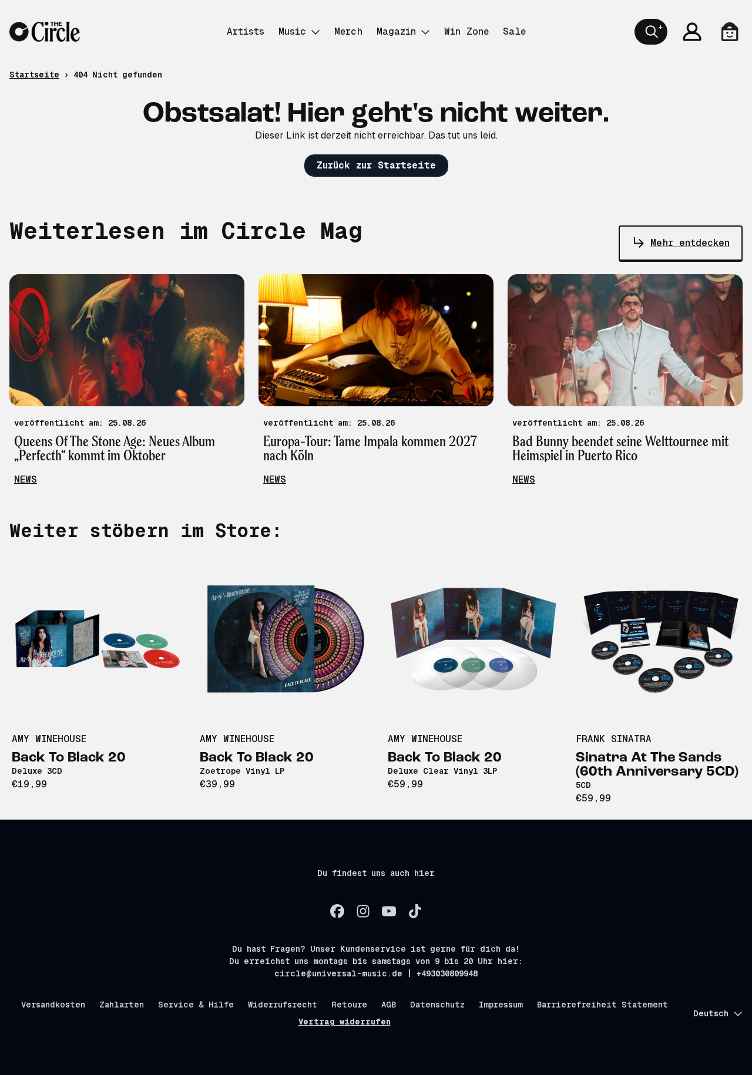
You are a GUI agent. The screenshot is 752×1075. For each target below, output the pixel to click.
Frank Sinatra (614, 738)
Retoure (349, 1004)
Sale (514, 31)
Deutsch (710, 1013)
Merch (348, 31)
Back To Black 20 (69, 758)
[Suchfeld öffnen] (650, 32)
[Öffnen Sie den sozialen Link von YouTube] (389, 911)
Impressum (501, 1004)
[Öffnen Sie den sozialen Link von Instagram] (363, 911)
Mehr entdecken (690, 242)
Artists (245, 31)
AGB (388, 1004)
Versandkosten (53, 1004)
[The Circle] (44, 32)
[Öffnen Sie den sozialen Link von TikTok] (415, 911)
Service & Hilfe (196, 1004)
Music (292, 31)
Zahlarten (121, 1004)
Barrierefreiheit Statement (602, 1004)
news (25, 479)
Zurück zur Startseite (376, 165)
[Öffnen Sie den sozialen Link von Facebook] (337, 911)
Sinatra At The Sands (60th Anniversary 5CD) (657, 765)
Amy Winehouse (49, 738)
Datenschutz (437, 1004)
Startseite (34, 74)
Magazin (396, 31)
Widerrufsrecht (282, 1004)
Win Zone (466, 31)
